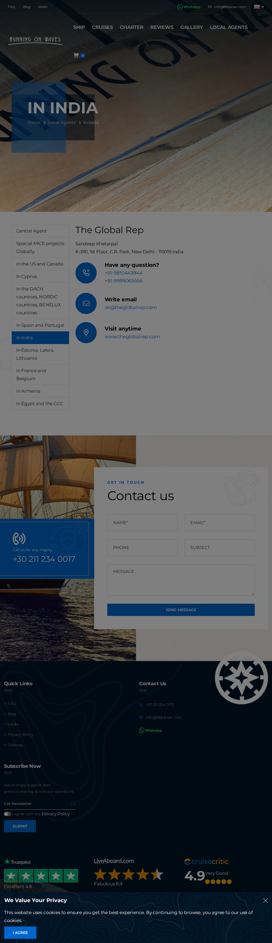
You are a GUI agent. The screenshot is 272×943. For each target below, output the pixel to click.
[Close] (265, 900)
